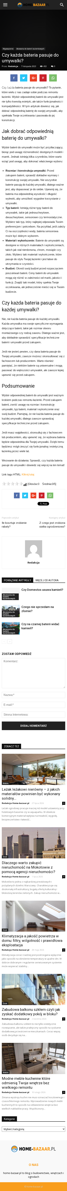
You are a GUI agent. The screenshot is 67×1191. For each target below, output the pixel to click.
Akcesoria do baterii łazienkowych (9, 597)
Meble (5, 783)
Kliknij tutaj (28, 474)
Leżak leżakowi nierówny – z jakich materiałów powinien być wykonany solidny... (31, 794)
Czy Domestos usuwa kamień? (42, 589)
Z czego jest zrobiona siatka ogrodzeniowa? (52, 524)
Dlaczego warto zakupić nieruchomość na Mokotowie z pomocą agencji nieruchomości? (28, 867)
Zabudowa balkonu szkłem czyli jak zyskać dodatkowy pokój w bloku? (31, 1011)
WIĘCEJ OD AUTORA (47, 580)
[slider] (12, 483)
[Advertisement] (33, 47)
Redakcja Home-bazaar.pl (15, 803)
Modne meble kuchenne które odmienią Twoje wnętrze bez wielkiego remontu (26, 1083)
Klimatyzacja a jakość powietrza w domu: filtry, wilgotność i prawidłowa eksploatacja (32, 940)
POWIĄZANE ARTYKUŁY (17, 580)
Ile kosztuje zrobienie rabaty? (14, 524)
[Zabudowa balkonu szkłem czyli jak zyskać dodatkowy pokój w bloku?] (33, 989)
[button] (62, 5)
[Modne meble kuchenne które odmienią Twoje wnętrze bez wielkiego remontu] (33, 1058)
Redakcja (33, 562)
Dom (5, 856)
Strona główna (9, 84)
